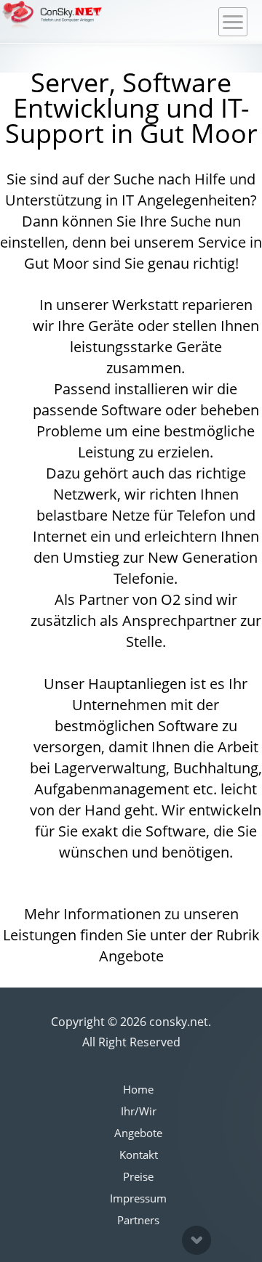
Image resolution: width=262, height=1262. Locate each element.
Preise (138, 1176)
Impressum (138, 1198)
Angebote (138, 1132)
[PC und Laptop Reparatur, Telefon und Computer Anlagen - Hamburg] (52, 15)
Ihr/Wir (138, 1111)
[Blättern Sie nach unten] (196, 1240)
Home (138, 1089)
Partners (138, 1220)
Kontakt (138, 1154)
